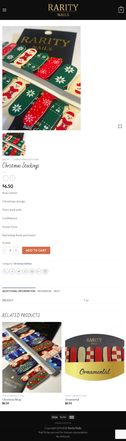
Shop (5, 159)
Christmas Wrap (11, 399)
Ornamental (72, 399)
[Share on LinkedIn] (45, 271)
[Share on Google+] (39, 271)
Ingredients (63, 423)
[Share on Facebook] (12, 271)
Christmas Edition (25, 159)
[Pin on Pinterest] (32, 271)
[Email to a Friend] (25, 271)
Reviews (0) (44, 291)
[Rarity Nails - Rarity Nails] (63, 10)
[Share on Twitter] (19, 271)
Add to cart (36, 250)
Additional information (18, 291)
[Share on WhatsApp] (6, 271)
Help (57, 291)
